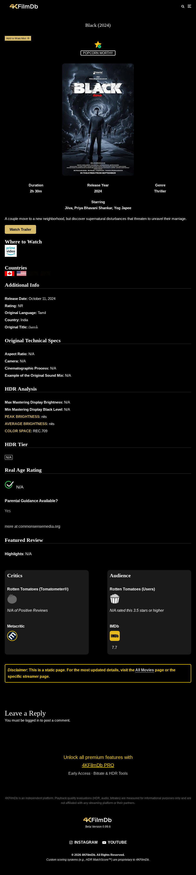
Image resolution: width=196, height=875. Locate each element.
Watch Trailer (20, 229)
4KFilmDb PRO (98, 765)
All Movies (144, 670)
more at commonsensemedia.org (32, 526)
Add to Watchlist (16, 38)
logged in (32, 720)
